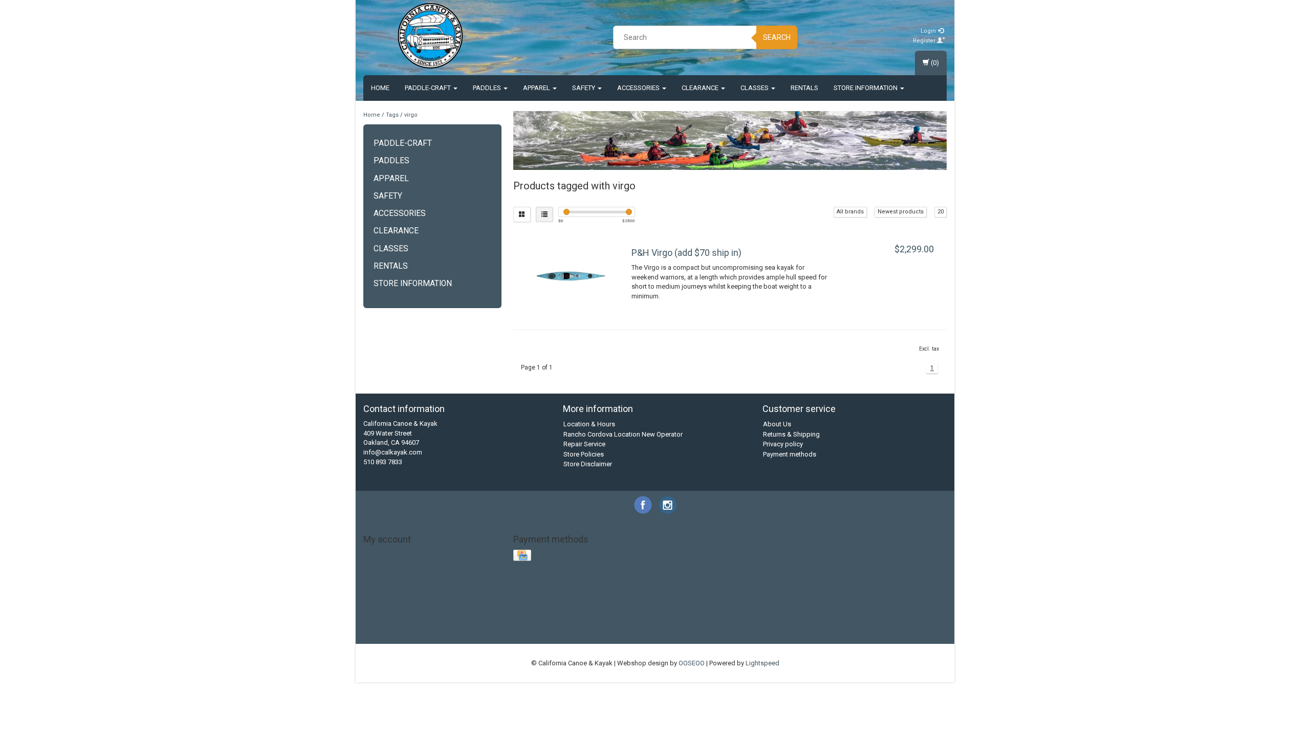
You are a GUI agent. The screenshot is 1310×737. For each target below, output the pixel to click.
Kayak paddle (451, 614)
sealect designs (826, 624)
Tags (392, 115)
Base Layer (384, 614)
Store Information (866, 88)
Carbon (415, 614)
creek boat (752, 614)
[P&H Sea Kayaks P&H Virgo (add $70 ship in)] (571, 275)
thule (489, 633)
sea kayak (784, 624)
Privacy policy (783, 444)
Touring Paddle (677, 614)
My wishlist (380, 585)
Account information (394, 554)
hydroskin (429, 624)
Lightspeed (762, 663)
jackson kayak (542, 624)
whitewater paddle (801, 633)
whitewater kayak (743, 633)
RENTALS (804, 88)
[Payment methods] (523, 556)
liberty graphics (635, 624)
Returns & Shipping (791, 434)
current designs (795, 614)
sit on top (869, 624)
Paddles (488, 88)
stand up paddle (912, 624)
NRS (547, 614)
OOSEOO (692, 663)
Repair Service (584, 444)
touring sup (562, 633)
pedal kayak (707, 624)
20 (940, 211)
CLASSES (755, 88)
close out (717, 614)
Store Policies (583, 454)
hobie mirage (390, 624)
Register (925, 40)
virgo (411, 115)
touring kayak (520, 633)
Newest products (901, 211)
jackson (505, 624)
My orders (379, 565)
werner (703, 633)
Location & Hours (589, 424)
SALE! (583, 614)
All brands (850, 211)
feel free (862, 614)
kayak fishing (588, 624)
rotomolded (747, 624)
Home (380, 88)
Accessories (639, 88)
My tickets (379, 574)
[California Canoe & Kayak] (430, 36)
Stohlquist (635, 614)
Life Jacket (520, 614)
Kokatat (487, 614)
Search (777, 37)
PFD (564, 614)
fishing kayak (898, 614)
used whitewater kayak (655, 633)
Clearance (701, 88)
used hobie (600, 633)
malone (673, 624)
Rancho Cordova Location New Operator (623, 434)
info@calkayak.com (392, 452)
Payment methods (789, 454)
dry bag (834, 614)
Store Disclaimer (587, 464)
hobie (931, 614)
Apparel (537, 88)
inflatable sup (468, 624)
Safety (584, 88)
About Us (777, 424)
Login (929, 31)
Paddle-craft (428, 88)
